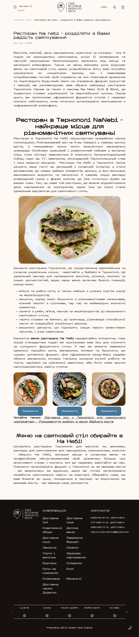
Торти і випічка (49, 555)
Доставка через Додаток (50, 588)
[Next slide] (127, 612)
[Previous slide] (12, 612)
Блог (30, 20)
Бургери (49, 563)
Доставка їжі (50, 520)
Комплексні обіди (52, 530)
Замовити (30, 411)
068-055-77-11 (100, 527)
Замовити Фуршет (74, 540)
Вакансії (74, 579)
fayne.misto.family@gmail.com (102, 532)
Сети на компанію (50, 571)
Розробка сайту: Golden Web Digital (69, 628)
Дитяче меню (72, 530)
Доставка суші (50, 540)
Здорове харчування (76, 555)
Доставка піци (74, 520)
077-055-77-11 (99, 523)
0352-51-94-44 (100, 518)
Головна (19, 20)
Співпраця (51, 579)
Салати (72, 547)
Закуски (49, 547)
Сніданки (74, 563)
